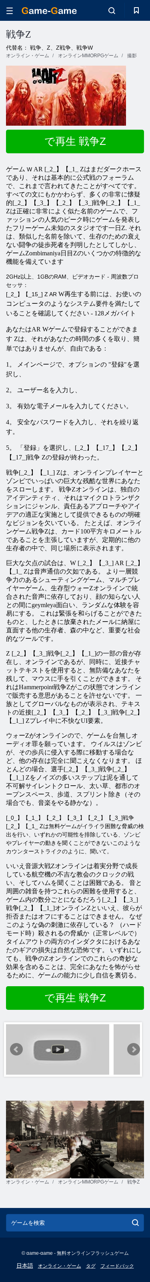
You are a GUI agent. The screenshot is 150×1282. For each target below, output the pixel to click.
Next (133, 1049)
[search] (135, 1223)
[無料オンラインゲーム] (49, 10)
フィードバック (117, 1266)
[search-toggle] (111, 10)
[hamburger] (9, 10)
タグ (91, 1266)
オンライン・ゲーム (59, 1266)
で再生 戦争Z (75, 141)
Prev (16, 1049)
